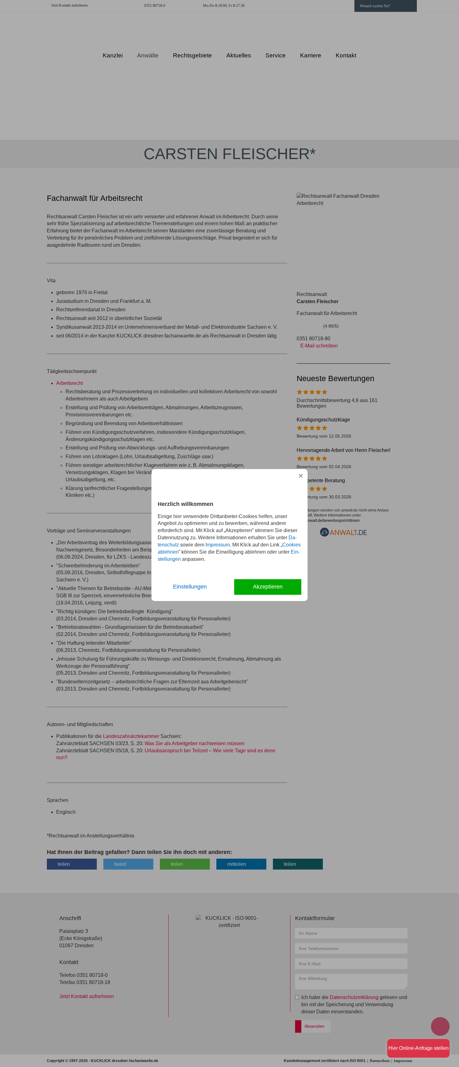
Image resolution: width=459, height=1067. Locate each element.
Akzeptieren (268, 587)
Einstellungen (190, 587)
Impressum (217, 544)
